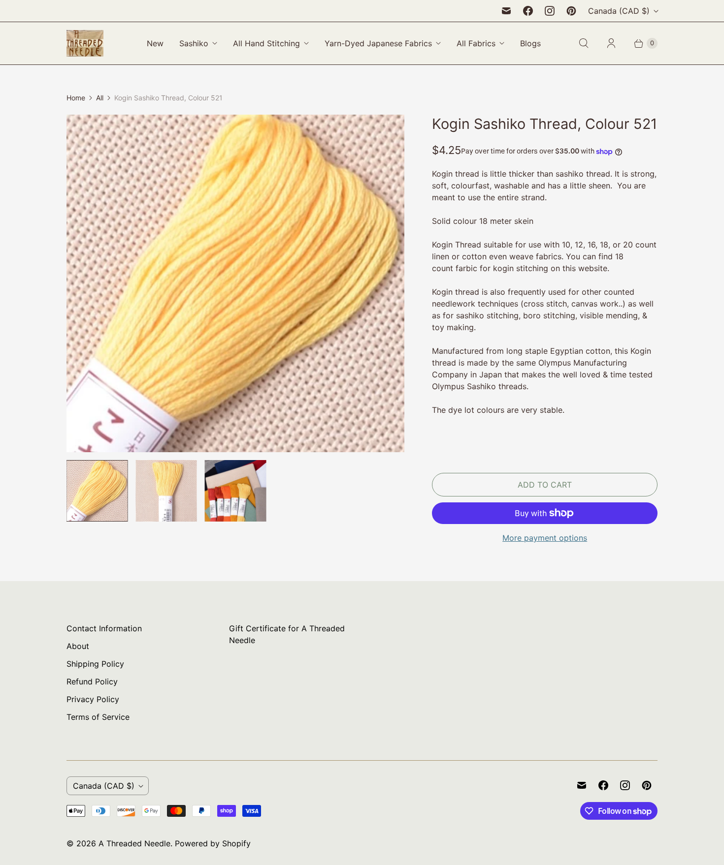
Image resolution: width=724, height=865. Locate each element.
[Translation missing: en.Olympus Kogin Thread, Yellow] (166, 490)
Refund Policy (92, 681)
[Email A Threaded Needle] (506, 11)
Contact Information (104, 628)
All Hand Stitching (266, 43)
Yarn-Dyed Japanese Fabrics (378, 43)
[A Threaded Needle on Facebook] (528, 11)
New (155, 43)
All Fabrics (476, 43)
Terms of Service (98, 717)
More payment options (544, 538)
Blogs (530, 43)
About (77, 646)
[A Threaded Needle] (84, 43)
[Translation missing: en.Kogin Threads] (235, 490)
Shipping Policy (95, 664)
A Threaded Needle (134, 843)
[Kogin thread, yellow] (235, 283)
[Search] (583, 43)
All (99, 97)
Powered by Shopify (213, 843)
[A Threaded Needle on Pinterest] (571, 11)
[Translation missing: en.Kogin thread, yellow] (97, 490)
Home (75, 97)
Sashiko (193, 43)
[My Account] (611, 43)
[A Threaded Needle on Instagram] (549, 11)
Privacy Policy (92, 699)
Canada (619, 11)
